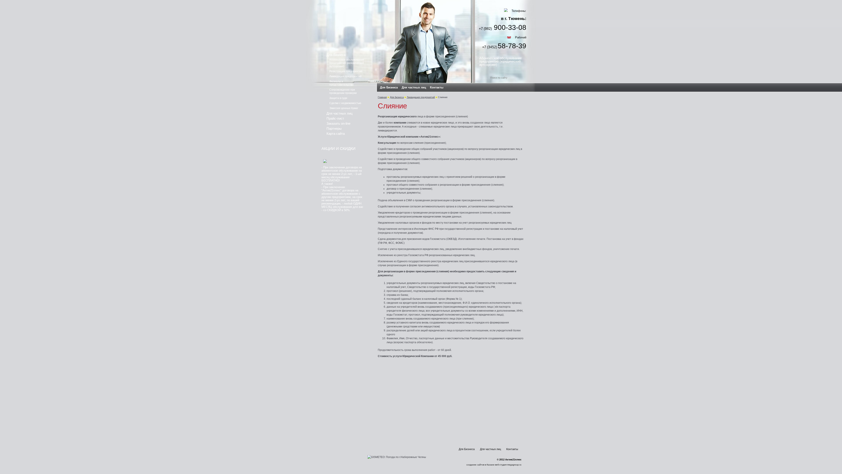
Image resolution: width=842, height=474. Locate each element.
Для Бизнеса (389, 87)
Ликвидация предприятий (421, 97)
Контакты (436, 87)
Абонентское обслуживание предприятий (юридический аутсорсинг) (500, 61)
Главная (382, 97)
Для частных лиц (414, 87)
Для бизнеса (397, 97)
